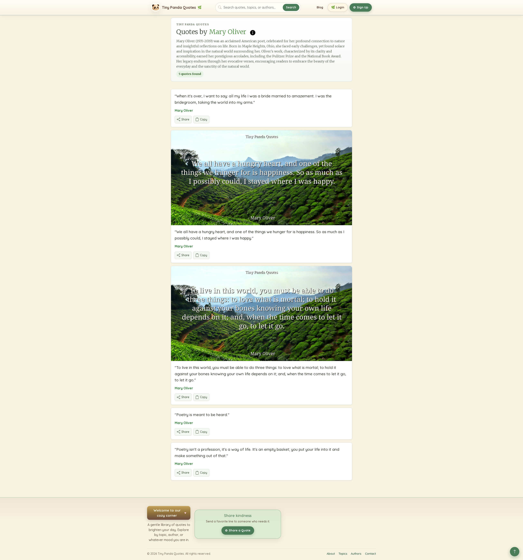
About (331, 554)
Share (185, 119)
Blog (320, 7)
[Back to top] (514, 551)
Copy (203, 119)
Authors (356, 554)
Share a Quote (237, 530)
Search (291, 7)
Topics (343, 554)
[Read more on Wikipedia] (253, 32)
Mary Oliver (184, 110)
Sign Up (360, 7)
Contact (370, 554)
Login (337, 7)
